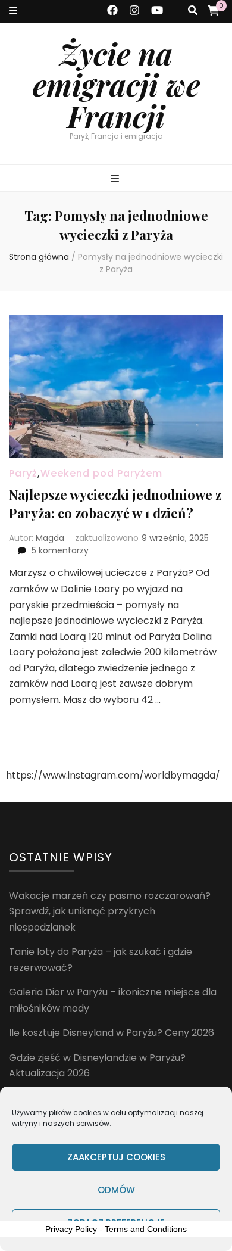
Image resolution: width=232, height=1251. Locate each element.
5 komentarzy (60, 550)
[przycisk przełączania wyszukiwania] (192, 11)
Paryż (23, 473)
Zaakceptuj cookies (116, 1157)
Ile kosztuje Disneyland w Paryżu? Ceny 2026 (111, 1033)
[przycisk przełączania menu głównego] (116, 179)
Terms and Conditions (146, 1229)
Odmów (116, 1190)
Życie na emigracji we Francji (116, 84)
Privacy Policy (71, 1229)
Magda (50, 538)
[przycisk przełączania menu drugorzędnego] (13, 12)
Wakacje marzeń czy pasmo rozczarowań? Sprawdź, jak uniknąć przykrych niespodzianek (110, 911)
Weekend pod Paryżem (101, 473)
